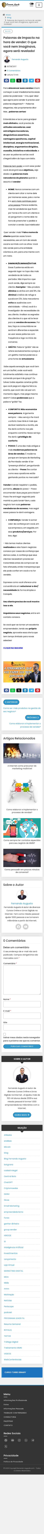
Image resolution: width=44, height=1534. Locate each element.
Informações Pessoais (14, 1408)
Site (5, 1022)
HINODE (7, 1235)
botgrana (8, 1164)
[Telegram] (31, 80)
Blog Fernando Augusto (15, 1158)
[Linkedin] (25, 80)
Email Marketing (11, 1206)
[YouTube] (25, 926)
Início (8, 15)
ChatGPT (8, 1182)
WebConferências (12, 1359)
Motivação (9, 1294)
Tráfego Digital (11, 1342)
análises (8, 1141)
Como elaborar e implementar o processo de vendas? (25, 725)
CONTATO (8, 1425)
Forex (6, 1217)
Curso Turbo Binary (15, 1372)
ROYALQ (8, 1330)
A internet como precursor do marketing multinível (22, 767)
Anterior (12, 702)
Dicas (6, 1200)
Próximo (32, 717)
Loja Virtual (9, 1265)
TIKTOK (7, 1336)
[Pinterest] (37, 80)
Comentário (10, 963)
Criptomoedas (11, 1188)
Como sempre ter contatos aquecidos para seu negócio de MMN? (22, 841)
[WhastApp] (12, 80)
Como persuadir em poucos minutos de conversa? (22, 871)
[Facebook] (6, 80)
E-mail (7, 1011)
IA (5, 1241)
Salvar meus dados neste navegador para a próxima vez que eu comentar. (21, 1039)
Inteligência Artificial (13, 1247)
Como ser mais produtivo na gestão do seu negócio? (22, 710)
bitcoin (7, 1147)
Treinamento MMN (13, 1347)
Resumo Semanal (12, 1324)
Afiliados (8, 1135)
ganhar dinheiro (11, 1223)
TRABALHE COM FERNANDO (15, 1413)
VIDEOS (7, 1353)
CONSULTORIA (10, 1417)
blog (9, 17)
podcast (8, 1312)
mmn (6, 1288)
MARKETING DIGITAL (13, 1271)
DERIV (7, 1194)
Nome (7, 999)
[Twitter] (18, 80)
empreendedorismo (13, 1212)
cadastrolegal (10, 1170)
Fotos (6, 1404)
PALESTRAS (8, 1421)
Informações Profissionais (15, 1400)
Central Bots (10, 1176)
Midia (6, 1282)
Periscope (9, 1306)
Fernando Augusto (20, 59)
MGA (6, 1277)
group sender (10, 1229)
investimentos (10, 1253)
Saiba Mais (21, 1115)
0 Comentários (13, 70)
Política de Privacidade (13, 1461)
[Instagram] (19, 1440)
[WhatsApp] (26, 1440)
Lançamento (10, 1259)
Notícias (8, 1300)
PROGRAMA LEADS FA (14, 1318)
